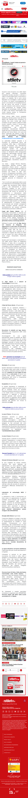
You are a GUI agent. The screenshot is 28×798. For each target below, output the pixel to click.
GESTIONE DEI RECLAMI (9, 747)
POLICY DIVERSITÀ (8, 742)
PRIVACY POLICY (7, 739)
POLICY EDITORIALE (8, 734)
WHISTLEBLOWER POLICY (9, 750)
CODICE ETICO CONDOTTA (9, 737)
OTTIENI (23, 3)
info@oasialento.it (7, 138)
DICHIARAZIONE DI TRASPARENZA (11, 744)
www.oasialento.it (18, 138)
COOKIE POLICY (7, 752)
